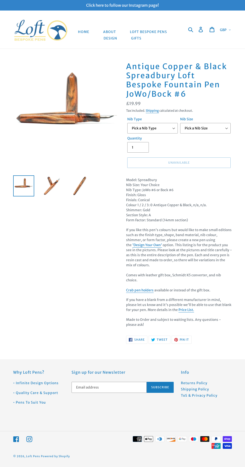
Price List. (186, 310)
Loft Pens (33, 456)
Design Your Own (147, 245)
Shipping (152, 111)
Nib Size (186, 119)
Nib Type (134, 119)
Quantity (134, 138)
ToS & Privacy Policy (199, 395)
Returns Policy (194, 383)
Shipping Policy (195, 389)
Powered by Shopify (55, 456)
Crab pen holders (140, 290)
